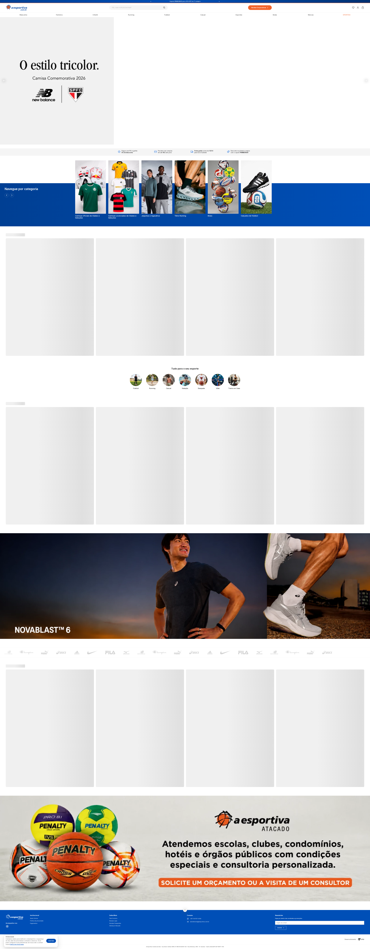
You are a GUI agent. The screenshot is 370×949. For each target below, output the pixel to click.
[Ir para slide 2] (180, 141)
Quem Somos (34, 918)
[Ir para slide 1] (177, 141)
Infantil (95, 15)
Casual (202, 15)
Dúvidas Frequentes (115, 923)
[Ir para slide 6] (190, 141)
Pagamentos (33, 923)
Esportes (239, 15)
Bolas (275, 15)
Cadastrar (279, 927)
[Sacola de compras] (362, 7)
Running (131, 15)
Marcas (311, 15)
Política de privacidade (36, 921)
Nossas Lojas (113, 921)
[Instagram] (7, 926)
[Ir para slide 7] (192, 141)
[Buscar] (164, 7)
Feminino (59, 15)
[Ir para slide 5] (187, 141)
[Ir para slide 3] (182, 141)
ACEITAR (51, 940)
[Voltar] (7, 195)
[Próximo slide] (366, 80)
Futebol (167, 15)
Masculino (23, 15)
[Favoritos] (353, 7)
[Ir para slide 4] (185, 141)
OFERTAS (346, 15)
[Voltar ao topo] (185, 910)
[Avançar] (12, 195)
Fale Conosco (113, 918)
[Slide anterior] (4, 80)
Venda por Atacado (114, 925)
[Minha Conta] (358, 7)
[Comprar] (185, 81)
